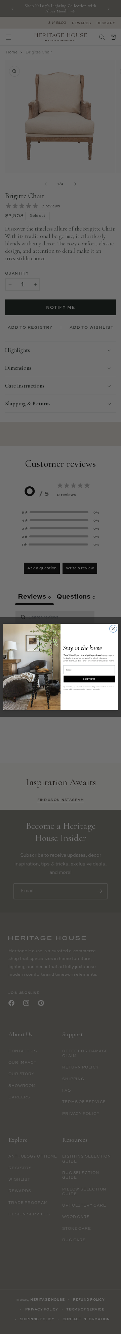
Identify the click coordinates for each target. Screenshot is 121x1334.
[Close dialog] (113, 629)
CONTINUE (89, 679)
